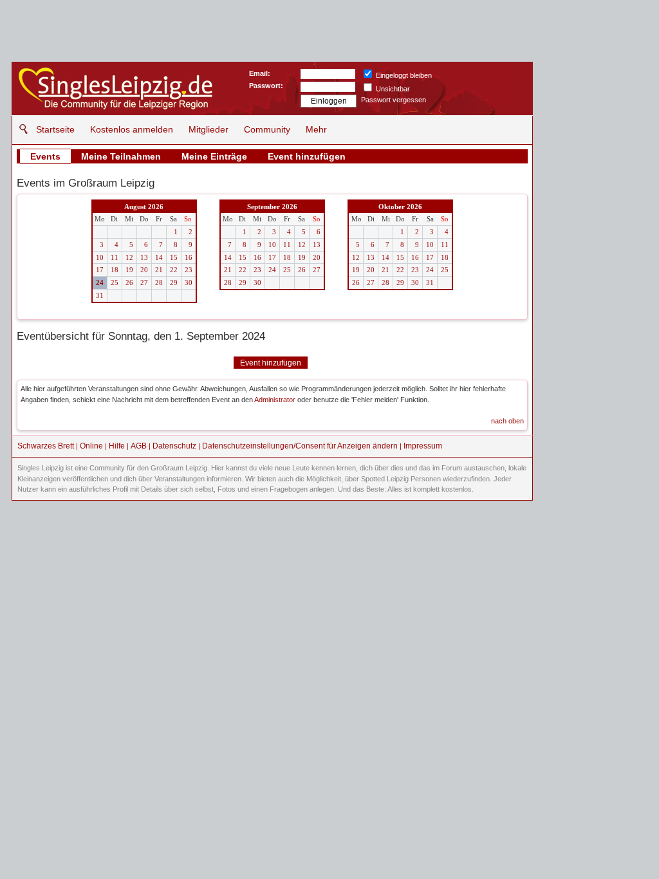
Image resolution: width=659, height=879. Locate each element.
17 (100, 269)
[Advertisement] (593, 254)
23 (188, 269)
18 (114, 269)
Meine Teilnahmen (121, 156)
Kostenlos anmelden (131, 129)
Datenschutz (174, 445)
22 (174, 269)
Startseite (55, 129)
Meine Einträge (214, 156)
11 (114, 257)
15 (174, 257)
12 (129, 257)
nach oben (507, 421)
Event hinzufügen (307, 156)
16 (188, 257)
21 (159, 269)
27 (144, 282)
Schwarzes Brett (45, 445)
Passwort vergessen (393, 100)
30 (188, 282)
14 (159, 257)
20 (144, 269)
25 (114, 282)
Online (91, 445)
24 (100, 282)
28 (159, 282)
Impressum (423, 445)
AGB (139, 445)
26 (129, 282)
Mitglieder (208, 129)
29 (174, 282)
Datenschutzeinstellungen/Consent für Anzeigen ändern (300, 445)
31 (100, 295)
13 (144, 257)
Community (267, 129)
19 (129, 269)
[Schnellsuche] (20, 129)
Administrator (274, 399)
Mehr (316, 129)
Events (45, 156)
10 (100, 257)
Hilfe (117, 445)
